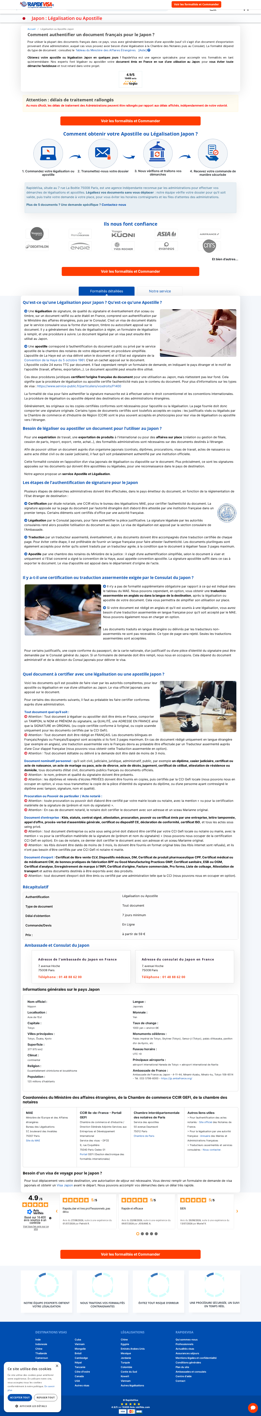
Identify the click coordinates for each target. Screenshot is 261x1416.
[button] (32, 1406)
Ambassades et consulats (191, 1371)
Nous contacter (211, 1149)
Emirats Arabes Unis (133, 1348)
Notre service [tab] (160, 291)
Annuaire (205, 1136)
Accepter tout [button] (20, 1397)
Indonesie (41, 1344)
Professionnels (184, 1344)
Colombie (126, 1367)
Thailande (41, 1353)
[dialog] (32, 1387)
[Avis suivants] (237, 1211)
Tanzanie (80, 1367)
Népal (78, 1362)
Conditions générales (188, 1362)
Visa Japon (65, 1185)
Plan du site (182, 1367)
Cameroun (41, 1357)
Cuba (78, 1339)
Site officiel (205, 1122)
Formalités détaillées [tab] (106, 291)
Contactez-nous (114, 205)
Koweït (125, 1376)
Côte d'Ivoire (82, 1371)
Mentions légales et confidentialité (196, 1357)
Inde (38, 1339)
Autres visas (82, 1385)
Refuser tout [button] (46, 1397)
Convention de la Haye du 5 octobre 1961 (54, 360)
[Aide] (143, 50)
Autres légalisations (132, 1385)
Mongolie (80, 1348)
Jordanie (126, 1357)
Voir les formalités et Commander (196, 4)
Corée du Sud (129, 1371)
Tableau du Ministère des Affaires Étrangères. (105, 50)
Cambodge (81, 1357)
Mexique (126, 1353)
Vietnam (80, 1344)
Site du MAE (33, 1140)
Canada (79, 1376)
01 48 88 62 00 (70, 977)
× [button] (56, 1366)
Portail (83, 1154)
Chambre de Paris (144, 1136)
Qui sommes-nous (187, 1339)
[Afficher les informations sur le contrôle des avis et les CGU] (50, 1218)
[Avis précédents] (56, 1211)
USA (77, 1380)
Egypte (125, 1344)
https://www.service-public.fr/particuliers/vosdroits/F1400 (79, 386)
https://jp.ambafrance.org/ (176, 1078)
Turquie (125, 1362)
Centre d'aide (184, 1376)
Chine (38, 1348)
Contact (180, 1380)
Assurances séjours (187, 1353)
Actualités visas (185, 1348)
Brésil (78, 1353)
